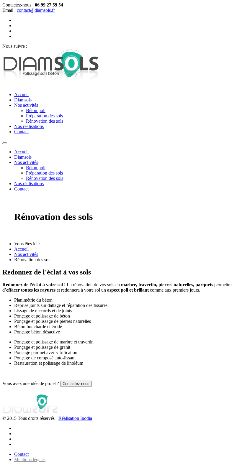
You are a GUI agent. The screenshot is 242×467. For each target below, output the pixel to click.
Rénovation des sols (44, 121)
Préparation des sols (44, 115)
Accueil (21, 94)
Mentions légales (29, 459)
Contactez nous (76, 384)
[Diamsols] (51, 84)
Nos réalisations (29, 126)
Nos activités (26, 105)
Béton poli (35, 110)
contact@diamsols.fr (36, 10)
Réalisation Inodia (75, 418)
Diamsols (23, 99)
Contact (21, 131)
